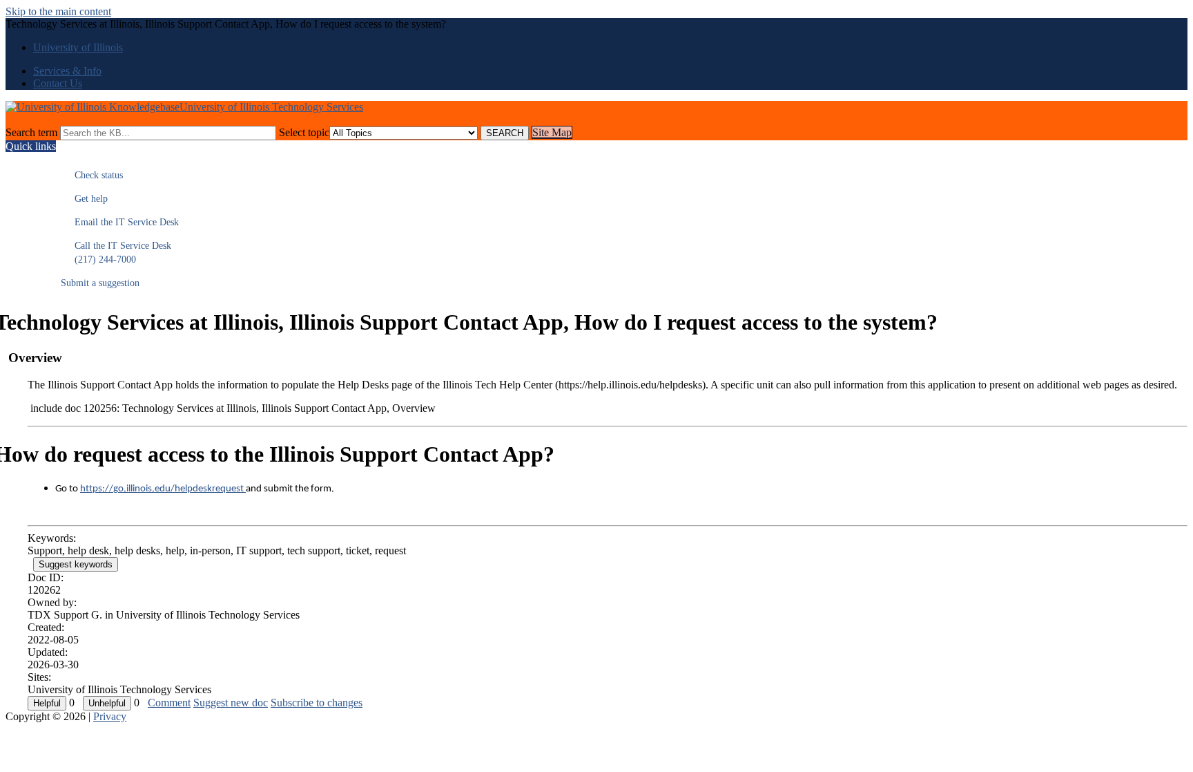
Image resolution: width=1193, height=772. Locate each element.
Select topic (304, 132)
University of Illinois (78, 47)
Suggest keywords (76, 564)
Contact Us (57, 83)
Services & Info (67, 71)
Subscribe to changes (316, 702)
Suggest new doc (230, 702)
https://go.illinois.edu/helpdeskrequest (163, 489)
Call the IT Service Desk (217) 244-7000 (116, 253)
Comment (169, 702)
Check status (92, 175)
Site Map (552, 132)
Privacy (109, 716)
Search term (31, 132)
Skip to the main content (58, 11)
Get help (84, 199)
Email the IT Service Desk (120, 222)
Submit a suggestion (100, 283)
